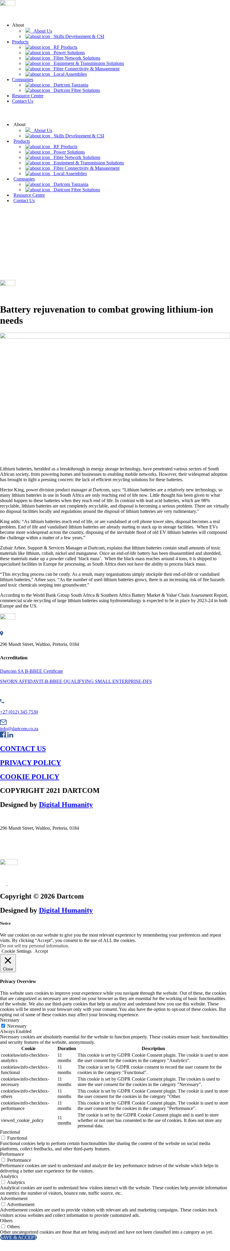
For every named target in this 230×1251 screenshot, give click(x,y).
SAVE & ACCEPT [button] (18, 1237)
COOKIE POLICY (29, 777)
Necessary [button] (9, 1020)
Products (20, 41)
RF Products (63, 47)
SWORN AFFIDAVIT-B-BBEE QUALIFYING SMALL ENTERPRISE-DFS (76, 681)
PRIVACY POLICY (30, 763)
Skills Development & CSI (77, 36)
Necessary (17, 1026)
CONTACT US (23, 748)
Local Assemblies (68, 74)
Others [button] (6, 1220)
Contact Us (22, 101)
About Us (41, 31)
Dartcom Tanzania (69, 84)
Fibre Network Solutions (75, 57)
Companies (22, 79)
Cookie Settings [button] (16, 951)
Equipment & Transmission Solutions (87, 63)
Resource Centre (27, 95)
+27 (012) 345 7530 (19, 711)
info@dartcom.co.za (19, 728)
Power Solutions (67, 52)
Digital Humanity (66, 804)
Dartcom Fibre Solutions (75, 90)
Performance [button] (12, 1154)
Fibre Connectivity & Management (84, 68)
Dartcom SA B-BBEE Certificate (31, 671)
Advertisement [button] (14, 1198)
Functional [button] (10, 1132)
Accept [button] (41, 951)
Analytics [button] (9, 1176)
